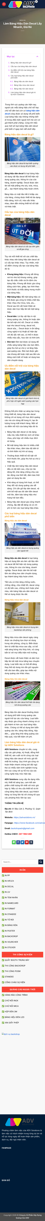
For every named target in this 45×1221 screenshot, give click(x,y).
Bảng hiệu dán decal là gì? (21, 63)
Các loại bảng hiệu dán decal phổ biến (22, 77)
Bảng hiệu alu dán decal (23, 81)
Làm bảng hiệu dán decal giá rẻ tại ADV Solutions (23, 93)
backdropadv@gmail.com (22, 828)
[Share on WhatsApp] (14, 842)
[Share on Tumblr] (31, 842)
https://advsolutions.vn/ (24, 817)
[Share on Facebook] (18, 842)
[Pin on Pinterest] (27, 842)
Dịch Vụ (23, 20)
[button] (4, 4)
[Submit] (40, 862)
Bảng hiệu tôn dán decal (23, 89)
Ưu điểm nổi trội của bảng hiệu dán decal (23, 71)
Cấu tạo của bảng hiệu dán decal (24, 66)
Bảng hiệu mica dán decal (24, 85)
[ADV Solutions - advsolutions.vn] (23, 4)
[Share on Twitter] (22, 842)
